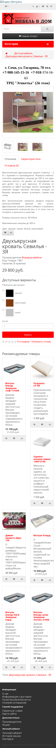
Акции (6, 724)
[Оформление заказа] (51, 6)
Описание (10, 159)
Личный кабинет (12, 733)
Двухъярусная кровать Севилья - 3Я (26, 56)
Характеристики (30, 159)
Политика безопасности (16, 699)
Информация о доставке (16, 696)
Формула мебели (32, 257)
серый (17, 312)
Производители (11, 721)
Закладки (7, 739)
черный (18, 293)
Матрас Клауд (41, 535)
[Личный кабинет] (38, 6)
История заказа (11, 736)
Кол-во (5, 321)
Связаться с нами (12, 710)
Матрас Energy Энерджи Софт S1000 (12, 387)
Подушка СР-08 (39, 384)
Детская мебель (23, 53)
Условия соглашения (14, 702)
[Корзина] (47, 6)
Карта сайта (9, 713)
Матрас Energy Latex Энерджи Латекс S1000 (41, 616)
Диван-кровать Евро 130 (13, 538)
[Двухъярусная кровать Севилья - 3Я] (28, 112)
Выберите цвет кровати (14, 285)
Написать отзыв (41, 341)
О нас (5, 693)
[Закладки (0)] (43, 6)
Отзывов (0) (12, 165)
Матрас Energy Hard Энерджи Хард (12, 616)
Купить (28, 334)
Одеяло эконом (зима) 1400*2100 (41, 459)
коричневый (20, 303)
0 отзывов (23, 341)
